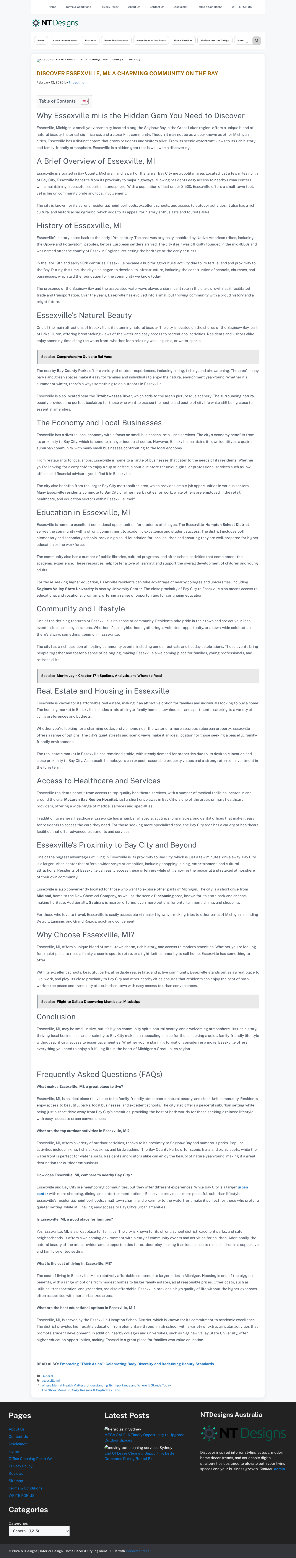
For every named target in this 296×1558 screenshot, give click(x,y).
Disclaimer (180, 6)
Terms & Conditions (78, 6)
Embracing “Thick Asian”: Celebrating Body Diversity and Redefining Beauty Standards (137, 1364)
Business (90, 40)
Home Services (183, 40)
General (47, 1376)
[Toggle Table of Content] (83, 101)
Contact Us (157, 6)
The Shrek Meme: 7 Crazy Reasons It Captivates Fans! (81, 1390)
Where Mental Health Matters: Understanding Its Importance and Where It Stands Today (106, 1385)
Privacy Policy (110, 6)
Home (52, 6)
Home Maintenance (116, 40)
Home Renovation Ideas (151, 40)
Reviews (16, 1473)
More (240, 40)
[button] (257, 40)
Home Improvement (65, 40)
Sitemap (16, 1481)
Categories (18, 1523)
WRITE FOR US (242, 6)
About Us (134, 6)
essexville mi (51, 1380)
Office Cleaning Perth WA (30, 1459)
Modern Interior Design (215, 40)
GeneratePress (137, 1551)
